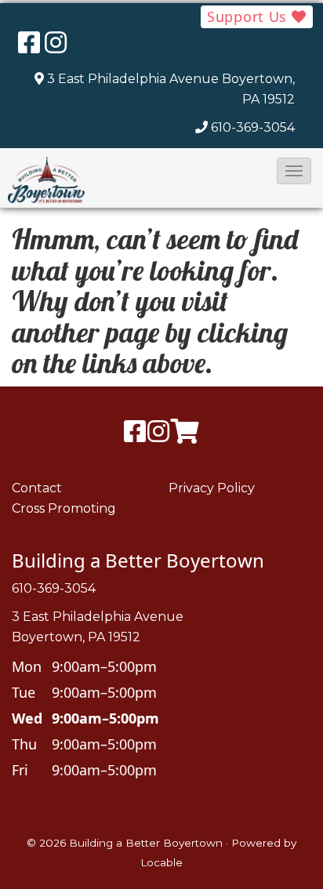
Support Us (249, 16)
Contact (37, 488)
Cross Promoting (64, 508)
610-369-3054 (253, 127)
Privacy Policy (212, 488)
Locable (161, 862)
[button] (294, 171)
